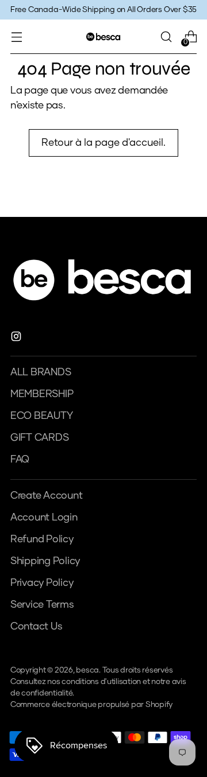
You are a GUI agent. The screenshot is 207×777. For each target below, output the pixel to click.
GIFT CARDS (39, 438)
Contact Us (36, 626)
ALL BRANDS (40, 372)
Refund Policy (42, 539)
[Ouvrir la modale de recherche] (166, 37)
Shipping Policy (45, 561)
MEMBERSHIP (41, 394)
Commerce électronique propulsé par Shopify (91, 705)
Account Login (44, 517)
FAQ (19, 459)
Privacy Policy (41, 583)
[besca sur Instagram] (17, 339)
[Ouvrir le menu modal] (16, 37)
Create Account (46, 496)
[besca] (103, 36)
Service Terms (42, 605)
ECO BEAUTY (41, 416)
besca (87, 670)
